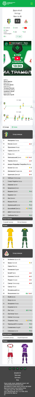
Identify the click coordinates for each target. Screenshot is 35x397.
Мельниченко (12, 293)
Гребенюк (11, 215)
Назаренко (11, 303)
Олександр (17, 178)
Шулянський (12, 205)
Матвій (15, 202)
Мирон (16, 215)
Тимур (16, 320)
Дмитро (15, 161)
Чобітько (11, 178)
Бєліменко (11, 259)
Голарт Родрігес (13, 181)
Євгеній (14, 263)
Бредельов (11, 188)
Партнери (17, 375)
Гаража (10, 151)
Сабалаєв (11, 331)
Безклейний (12, 208)
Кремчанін (11, 174)
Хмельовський (12, 157)
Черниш (10, 161)
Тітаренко (11, 320)
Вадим (17, 269)
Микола (14, 266)
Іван (18, 290)
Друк (19, 36)
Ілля (13, 154)
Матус (10, 300)
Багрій (10, 273)
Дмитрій (17, 174)
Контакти (17, 377)
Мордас (10, 280)
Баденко (11, 195)
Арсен (17, 259)
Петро (15, 287)
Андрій (18, 327)
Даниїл (15, 144)
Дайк (9, 212)
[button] (23, 104)
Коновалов (11, 269)
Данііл (16, 191)
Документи (17, 373)
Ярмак (10, 263)
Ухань (10, 154)
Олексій (16, 276)
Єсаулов (10, 307)
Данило (15, 151)
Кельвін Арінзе (16, 212)
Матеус (29, 164)
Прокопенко (12, 147)
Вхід (17, 380)
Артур (20, 181)
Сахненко (11, 276)
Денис (19, 157)
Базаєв (10, 168)
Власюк (10, 144)
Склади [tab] (6, 127)
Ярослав (15, 168)
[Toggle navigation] (32, 3)
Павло (14, 273)
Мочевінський (12, 290)
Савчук (10, 283)
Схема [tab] (15, 127)
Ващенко (11, 191)
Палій (10, 297)
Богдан (15, 280)
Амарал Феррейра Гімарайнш (17, 164)
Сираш (10, 266)
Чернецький (12, 324)
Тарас (12, 310)
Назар (17, 140)
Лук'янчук (11, 314)
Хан (9, 198)
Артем (16, 185)
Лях (9, 310)
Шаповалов (11, 171)
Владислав (18, 171)
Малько (10, 202)
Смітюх (10, 317)
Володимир (19, 324)
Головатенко (12, 327)
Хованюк (11, 185)
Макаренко (11, 140)
